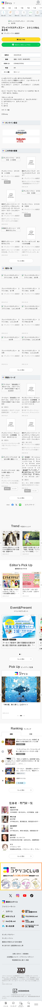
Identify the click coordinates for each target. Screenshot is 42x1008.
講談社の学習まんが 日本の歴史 (12, 942)
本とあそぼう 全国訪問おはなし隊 (12, 945)
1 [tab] (17, 715)
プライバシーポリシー (27, 957)
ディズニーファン (7, 938)
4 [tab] (22, 715)
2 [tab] (19, 715)
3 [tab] (21, 715)
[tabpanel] (21, 694)
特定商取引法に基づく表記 (20, 960)
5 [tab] (24, 715)
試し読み (14, 488)
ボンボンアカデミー (8, 934)
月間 (30, 734)
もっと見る (21, 790)
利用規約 (26, 954)
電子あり (7, 182)
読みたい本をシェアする (22, 45)
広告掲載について (12, 957)
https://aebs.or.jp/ (7, 984)
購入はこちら (21, 39)
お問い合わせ (17, 954)
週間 (11, 734)
